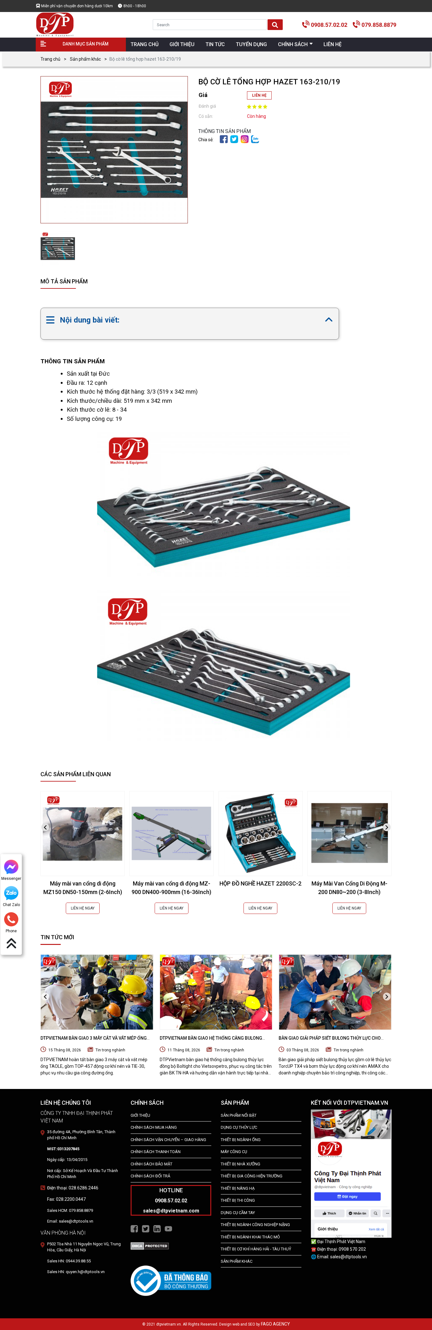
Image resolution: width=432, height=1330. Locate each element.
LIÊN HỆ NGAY (83, 908)
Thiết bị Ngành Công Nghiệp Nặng (255, 1224)
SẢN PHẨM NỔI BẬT (238, 1115)
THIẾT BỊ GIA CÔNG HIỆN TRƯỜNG (251, 1176)
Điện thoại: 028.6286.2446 (72, 1187)
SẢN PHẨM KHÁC (236, 1261)
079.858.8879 (378, 24)
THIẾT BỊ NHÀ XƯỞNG (240, 1164)
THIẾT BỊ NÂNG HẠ (238, 1188)
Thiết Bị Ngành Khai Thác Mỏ (250, 1237)
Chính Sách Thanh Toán (156, 1151)
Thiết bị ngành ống (241, 1139)
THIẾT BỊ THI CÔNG (238, 1200)
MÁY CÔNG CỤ (234, 1151)
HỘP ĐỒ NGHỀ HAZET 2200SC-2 (260, 883)
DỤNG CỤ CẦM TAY (238, 1212)
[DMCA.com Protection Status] (150, 1245)
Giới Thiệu (140, 1115)
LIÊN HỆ (259, 95)
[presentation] (45, 827)
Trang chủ (50, 59)
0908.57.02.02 (329, 24)
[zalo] (255, 138)
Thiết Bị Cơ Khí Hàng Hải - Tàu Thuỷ (256, 1249)
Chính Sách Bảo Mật (151, 1164)
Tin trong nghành (110, 1050)
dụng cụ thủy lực (239, 1127)
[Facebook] (224, 138)
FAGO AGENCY (275, 1324)
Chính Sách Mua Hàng (154, 1127)
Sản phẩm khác (85, 59)
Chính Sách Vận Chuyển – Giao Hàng (168, 1139)
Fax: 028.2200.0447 (66, 1199)
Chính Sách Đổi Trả (150, 1176)
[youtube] (168, 1228)
